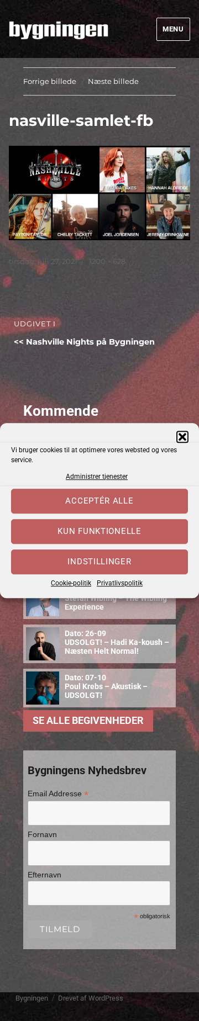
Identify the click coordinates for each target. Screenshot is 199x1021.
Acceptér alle (99, 501)
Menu (173, 29)
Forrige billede (49, 81)
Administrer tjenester (97, 476)
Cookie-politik (71, 583)
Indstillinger (99, 562)
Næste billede (113, 81)
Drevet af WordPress (90, 998)
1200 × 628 (107, 261)
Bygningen (31, 998)
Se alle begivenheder (88, 720)
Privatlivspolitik (120, 583)
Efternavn (44, 874)
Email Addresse (58, 794)
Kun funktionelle (99, 532)
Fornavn (42, 834)
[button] (182, 436)
